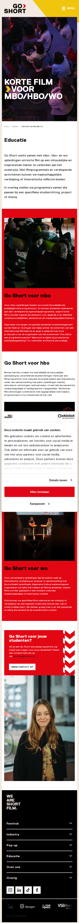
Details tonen (58, 480)
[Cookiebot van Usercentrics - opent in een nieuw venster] (58, 416)
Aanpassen (37, 503)
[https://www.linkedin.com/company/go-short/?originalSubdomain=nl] (19, 890)
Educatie (15, 126)
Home (6, 126)
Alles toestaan (39, 491)
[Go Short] (15, 8)
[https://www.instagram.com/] (10, 890)
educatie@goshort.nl (24, 656)
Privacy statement (16, 916)
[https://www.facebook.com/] (37, 890)
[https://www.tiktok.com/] (28, 890)
